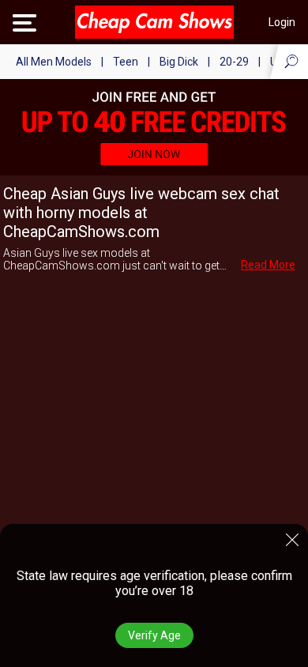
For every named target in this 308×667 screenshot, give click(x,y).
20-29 (234, 61)
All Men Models (54, 61)
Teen (125, 61)
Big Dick (179, 61)
